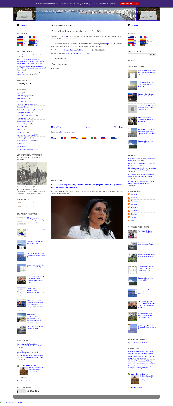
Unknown (134, 194)
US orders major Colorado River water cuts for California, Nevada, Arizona (141, 176)
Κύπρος (20, 129)
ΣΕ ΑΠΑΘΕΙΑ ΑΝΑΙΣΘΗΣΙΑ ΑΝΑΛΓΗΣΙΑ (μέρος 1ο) (35, 290)
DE (77, 138)
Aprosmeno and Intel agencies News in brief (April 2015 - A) (145, 315)
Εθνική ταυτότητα (23, 112)
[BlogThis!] (96, 50)
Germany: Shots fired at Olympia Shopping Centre (146, 95)
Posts (22, 203)
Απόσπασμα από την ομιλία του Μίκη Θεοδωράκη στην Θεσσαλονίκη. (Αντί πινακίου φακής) (34, 318)
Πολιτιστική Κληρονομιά (26, 135)
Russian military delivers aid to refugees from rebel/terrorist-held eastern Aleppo (30, 356)
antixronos (134, 208)
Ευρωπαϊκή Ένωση (23, 121)
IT (96, 138)
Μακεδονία (21, 132)
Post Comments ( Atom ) (68, 132)
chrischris (134, 214)
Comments (23, 207)
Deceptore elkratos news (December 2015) (35, 242)
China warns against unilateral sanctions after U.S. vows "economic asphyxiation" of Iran (31, 68)
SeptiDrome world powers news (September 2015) (146, 255)
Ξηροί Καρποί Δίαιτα (28, 365)
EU (116, 138)
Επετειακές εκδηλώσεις (25, 115)
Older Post (118, 127)
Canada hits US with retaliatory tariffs (29, 55)
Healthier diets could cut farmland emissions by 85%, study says (36, 369)
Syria (108, 43)
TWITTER (23, 25)
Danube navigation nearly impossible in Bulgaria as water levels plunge (141, 182)
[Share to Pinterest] (103, 50)
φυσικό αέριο (22, 146)
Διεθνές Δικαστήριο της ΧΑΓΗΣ (28, 110)
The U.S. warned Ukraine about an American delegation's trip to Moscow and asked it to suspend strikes (30, 61)
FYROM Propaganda (24, 96)
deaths (68, 53)
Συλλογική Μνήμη (23, 138)
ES (87, 138)
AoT (35, 46)
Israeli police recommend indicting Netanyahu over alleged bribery (139, 367)
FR (67, 138)
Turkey (65, 36)
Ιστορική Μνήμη (23, 124)
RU (106, 138)
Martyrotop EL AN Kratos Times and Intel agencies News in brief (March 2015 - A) (147, 132)
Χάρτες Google (25, 381)
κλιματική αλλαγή (24, 143)
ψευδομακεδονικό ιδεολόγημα (28, 149)
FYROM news (22, 98)
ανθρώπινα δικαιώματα (25, 141)
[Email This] (93, 50)
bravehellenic (135, 211)
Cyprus (19, 93)
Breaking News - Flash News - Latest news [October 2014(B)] (145, 268)
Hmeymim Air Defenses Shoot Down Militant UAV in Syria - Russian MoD (29, 345)
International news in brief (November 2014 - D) (35, 266)
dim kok (133, 217)
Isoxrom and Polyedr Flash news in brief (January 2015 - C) (36, 255)
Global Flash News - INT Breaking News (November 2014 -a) (147, 327)
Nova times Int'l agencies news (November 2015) (35, 327)
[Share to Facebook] (101, 50)
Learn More (126, 3)
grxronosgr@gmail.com (140, 342)
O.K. (136, 3)
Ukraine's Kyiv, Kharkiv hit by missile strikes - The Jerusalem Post (147, 108)
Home (87, 127)
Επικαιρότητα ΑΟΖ (24, 118)
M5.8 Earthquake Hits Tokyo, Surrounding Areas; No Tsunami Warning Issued (142, 169)
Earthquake (75, 53)
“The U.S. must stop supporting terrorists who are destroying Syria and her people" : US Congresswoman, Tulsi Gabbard (86, 186)
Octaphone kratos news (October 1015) (145, 142)
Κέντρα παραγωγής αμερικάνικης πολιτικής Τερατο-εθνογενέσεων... (35, 220)
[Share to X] (98, 50)
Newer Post (56, 127)
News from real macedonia (26, 104)
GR (56, 138)
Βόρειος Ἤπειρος (23, 107)
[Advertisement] (87, 159)
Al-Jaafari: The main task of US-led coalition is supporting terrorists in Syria (141, 362)
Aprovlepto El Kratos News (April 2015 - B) (145, 232)
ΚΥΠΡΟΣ (20, 126)
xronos (133, 221)
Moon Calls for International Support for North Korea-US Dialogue (141, 357)
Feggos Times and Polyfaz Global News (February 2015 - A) (146, 84)
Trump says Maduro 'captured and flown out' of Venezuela (146, 119)
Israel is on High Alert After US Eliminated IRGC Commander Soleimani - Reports (36, 279)
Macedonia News (23, 101)
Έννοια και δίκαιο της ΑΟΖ (36, 230)
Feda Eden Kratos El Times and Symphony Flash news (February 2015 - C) (147, 72)
